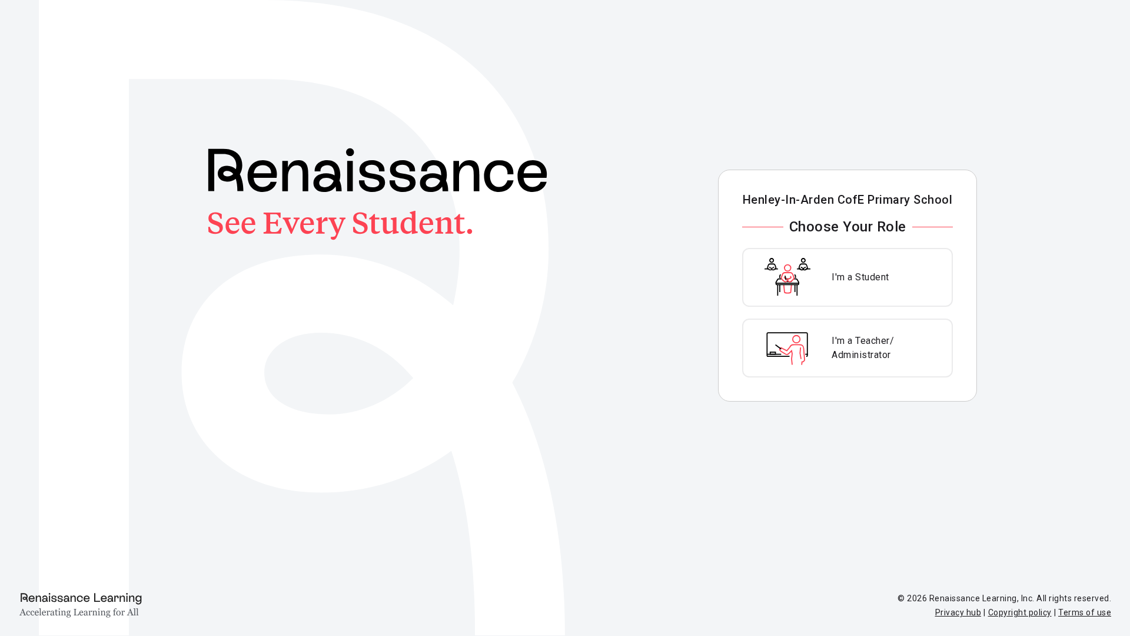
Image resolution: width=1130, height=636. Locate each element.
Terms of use (1084, 612)
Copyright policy (1020, 612)
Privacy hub (958, 612)
